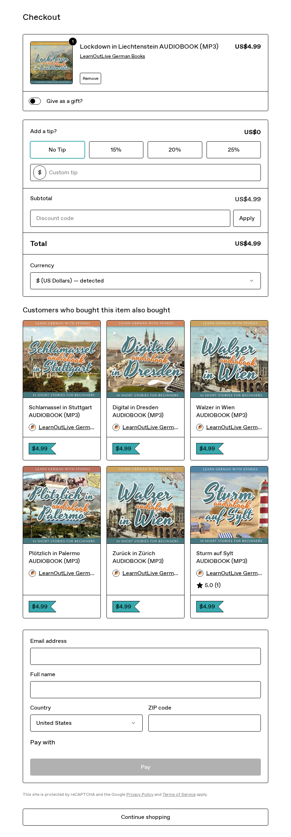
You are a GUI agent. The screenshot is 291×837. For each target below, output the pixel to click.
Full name (42, 674)
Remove (90, 78)
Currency (42, 265)
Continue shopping (145, 817)
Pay (145, 767)
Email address (48, 641)
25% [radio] (234, 149)
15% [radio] (116, 149)
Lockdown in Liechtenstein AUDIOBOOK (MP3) (149, 46)
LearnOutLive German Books (112, 56)
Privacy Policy (139, 794)
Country (40, 707)
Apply (247, 218)
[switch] (35, 101)
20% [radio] (175, 149)
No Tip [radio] (57, 149)
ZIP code (159, 707)
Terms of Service (179, 794)
